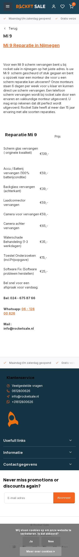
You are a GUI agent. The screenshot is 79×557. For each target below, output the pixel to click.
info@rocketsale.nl (25, 396)
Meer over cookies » (40, 551)
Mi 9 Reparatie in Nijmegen (31, 45)
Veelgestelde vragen (27, 385)
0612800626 (21, 391)
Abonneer (64, 497)
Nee (51, 541)
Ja (31, 541)
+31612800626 (22, 402)
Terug (13, 28)
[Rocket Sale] (30, 6)
